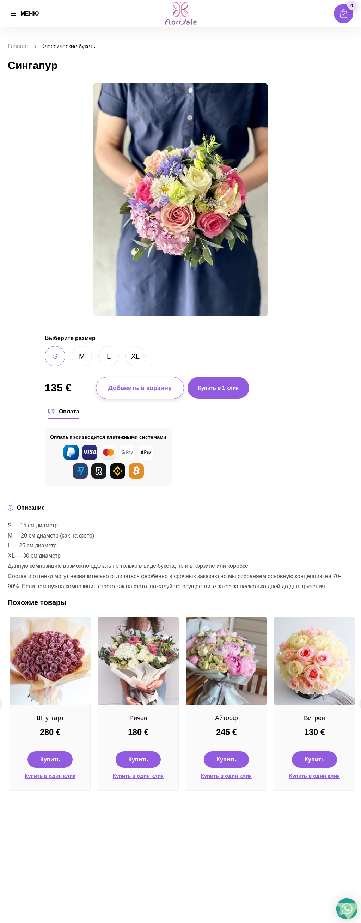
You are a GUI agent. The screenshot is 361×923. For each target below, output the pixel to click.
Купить (50, 760)
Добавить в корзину (140, 387)
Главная (19, 46)
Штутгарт (50, 718)
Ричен (138, 718)
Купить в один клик (50, 776)
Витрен (314, 718)
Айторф (226, 718)
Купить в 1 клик (218, 388)
